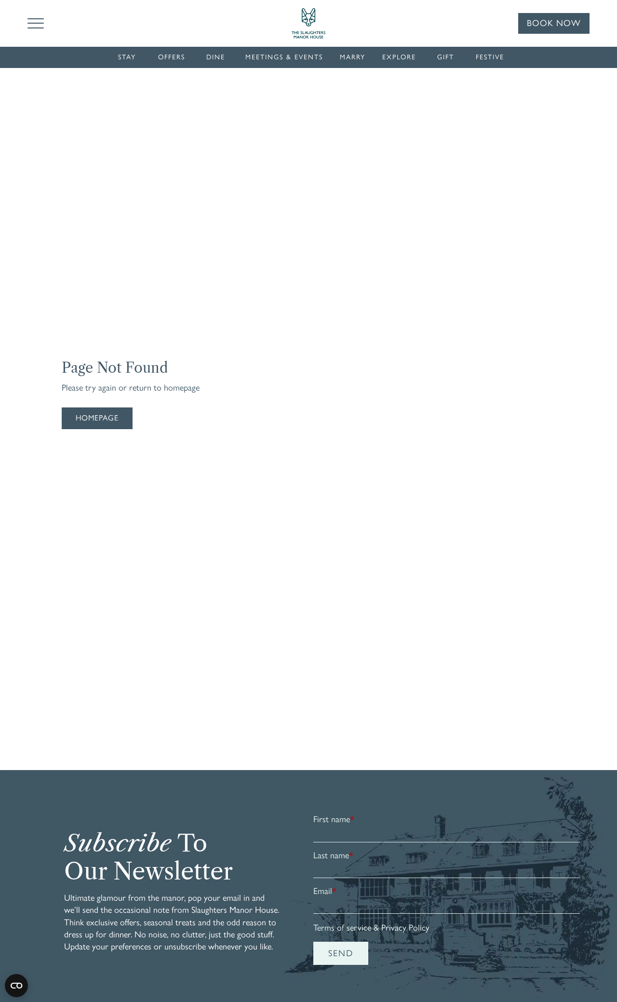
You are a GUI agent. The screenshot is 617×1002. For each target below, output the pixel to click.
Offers (171, 57)
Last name (333, 855)
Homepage (97, 417)
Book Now (554, 23)
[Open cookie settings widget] (16, 985)
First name (333, 819)
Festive (490, 57)
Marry (352, 57)
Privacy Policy (405, 927)
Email (324, 891)
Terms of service (342, 927)
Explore (399, 57)
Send (340, 953)
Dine (215, 57)
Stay (127, 57)
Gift (445, 57)
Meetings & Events (284, 57)
